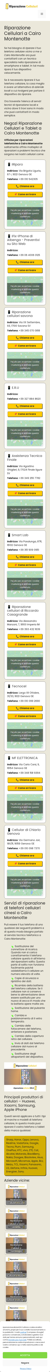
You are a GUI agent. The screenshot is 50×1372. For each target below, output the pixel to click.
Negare (25, 1362)
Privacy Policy (25, 1368)
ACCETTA (25, 1355)
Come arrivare (27, 194)
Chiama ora (27, 186)
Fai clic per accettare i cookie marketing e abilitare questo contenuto (25, 213)
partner (23, 1332)
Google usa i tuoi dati (17, 1340)
